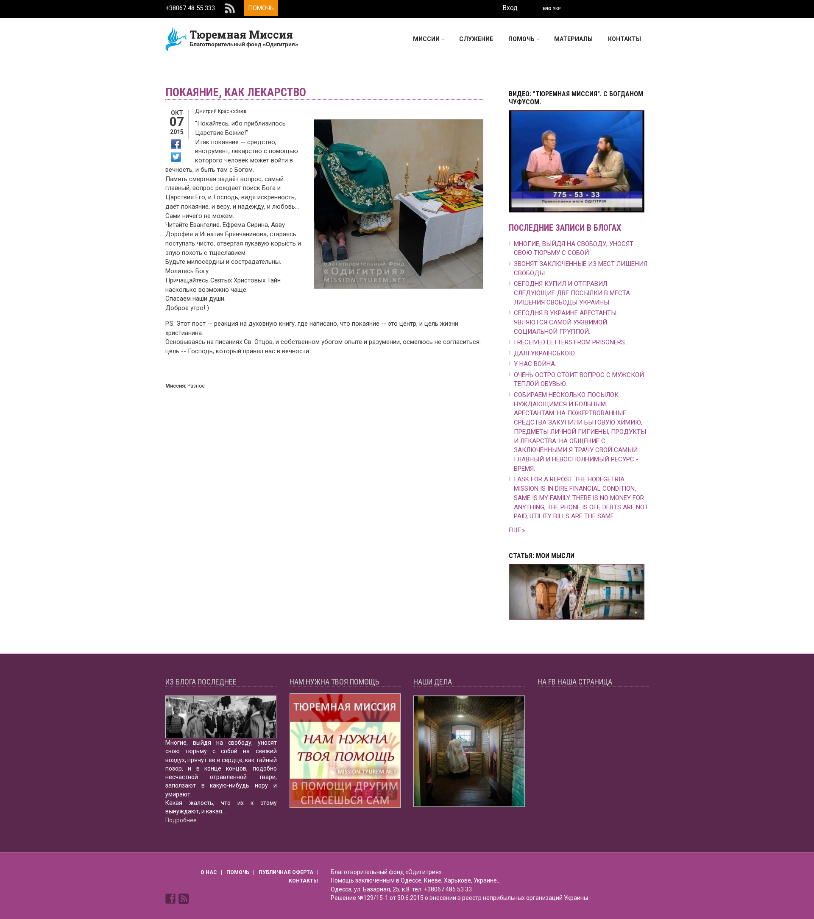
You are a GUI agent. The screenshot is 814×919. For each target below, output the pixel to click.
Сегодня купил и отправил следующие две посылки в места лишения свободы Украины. (572, 293)
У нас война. (535, 364)
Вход (510, 8)
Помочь (261, 8)
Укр (557, 8)
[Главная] (176, 38)
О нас (209, 872)
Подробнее (181, 820)
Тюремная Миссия (241, 35)
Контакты (624, 39)
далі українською (544, 353)
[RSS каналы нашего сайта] (183, 897)
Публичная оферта (286, 872)
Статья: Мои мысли (541, 556)
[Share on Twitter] (176, 157)
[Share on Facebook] (176, 144)
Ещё (515, 530)
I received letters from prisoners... (571, 342)
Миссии (426, 39)
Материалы (573, 39)
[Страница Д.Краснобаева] (171, 897)
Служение (476, 39)
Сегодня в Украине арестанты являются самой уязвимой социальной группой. (565, 322)
